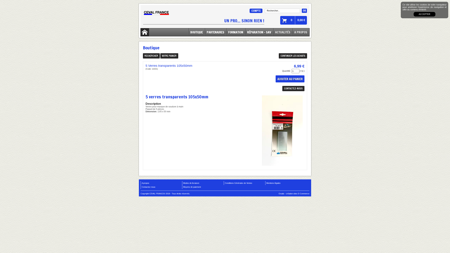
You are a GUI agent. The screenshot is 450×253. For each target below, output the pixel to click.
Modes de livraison (191, 183)
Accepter (424, 14)
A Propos (300, 32)
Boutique (196, 32)
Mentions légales (273, 183)
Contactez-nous (148, 187)
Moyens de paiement (192, 187)
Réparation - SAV (259, 32)
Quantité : (286, 71)
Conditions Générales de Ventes (238, 183)
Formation (235, 32)
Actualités (282, 32)
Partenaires (215, 32)
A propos (145, 183)
